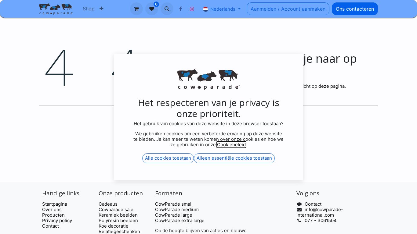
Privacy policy (57, 220)
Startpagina (54, 204)
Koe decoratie (114, 226)
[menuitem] (88, 8)
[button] (167, 8)
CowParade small (174, 204)
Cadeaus (108, 204)
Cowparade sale (116, 209)
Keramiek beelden (118, 215)
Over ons (52, 209)
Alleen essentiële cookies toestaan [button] (234, 158)
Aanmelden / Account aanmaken (288, 9)
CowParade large (174, 215)
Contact (50, 226)
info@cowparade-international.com (319, 212)
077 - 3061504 (321, 220)
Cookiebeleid (231, 144)
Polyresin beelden (118, 220)
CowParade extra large (180, 220)
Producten (53, 215)
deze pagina (331, 86)
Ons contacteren (355, 9)
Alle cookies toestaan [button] (168, 158)
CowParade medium (177, 209)
